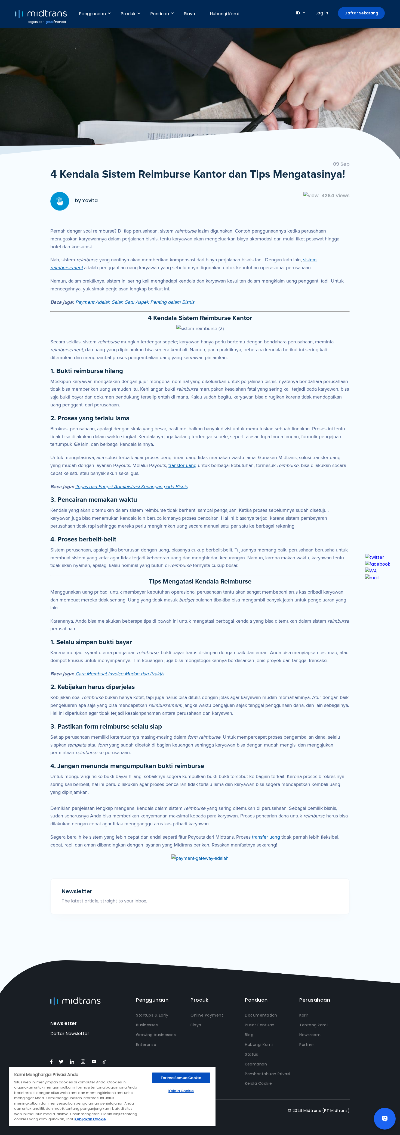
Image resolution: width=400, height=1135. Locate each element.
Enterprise (146, 1044)
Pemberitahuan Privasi (267, 1074)
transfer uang (182, 465)
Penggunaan (92, 14)
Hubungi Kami (224, 14)
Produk (128, 14)
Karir (303, 1015)
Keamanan (256, 1064)
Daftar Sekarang (361, 13)
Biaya (189, 14)
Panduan (159, 14)
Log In (321, 13)
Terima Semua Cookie (181, 1077)
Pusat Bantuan (260, 1025)
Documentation (261, 1015)
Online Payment (206, 1015)
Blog (249, 1034)
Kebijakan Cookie (90, 1119)
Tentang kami (313, 1025)
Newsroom (310, 1034)
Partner (306, 1044)
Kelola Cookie (258, 1083)
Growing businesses (156, 1034)
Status (251, 1054)
